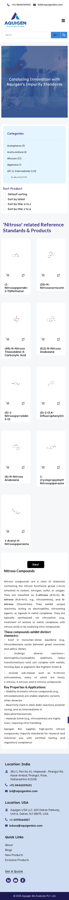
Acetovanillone (15, 152)
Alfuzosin (12, 158)
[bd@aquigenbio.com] (41, 4)
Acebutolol (16, 177)
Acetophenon (14, 145)
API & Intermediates (18, 171)
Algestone (12, 164)
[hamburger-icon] (63, 21)
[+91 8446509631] (14, 4)
